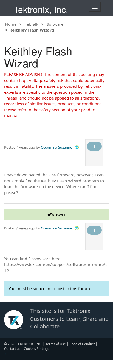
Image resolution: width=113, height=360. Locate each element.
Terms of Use (56, 344)
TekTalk (31, 24)
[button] (76, 147)
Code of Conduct (82, 344)
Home (10, 24)
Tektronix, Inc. (41, 9)
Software (55, 24)
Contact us (12, 348)
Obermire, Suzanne (56, 147)
